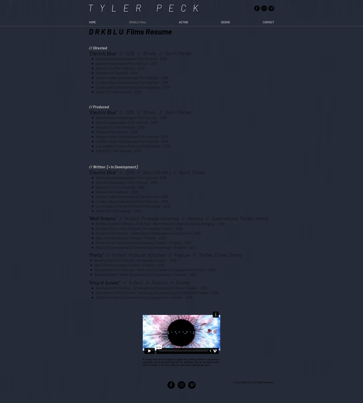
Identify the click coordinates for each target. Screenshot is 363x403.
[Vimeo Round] (271, 8)
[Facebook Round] (257, 8)
